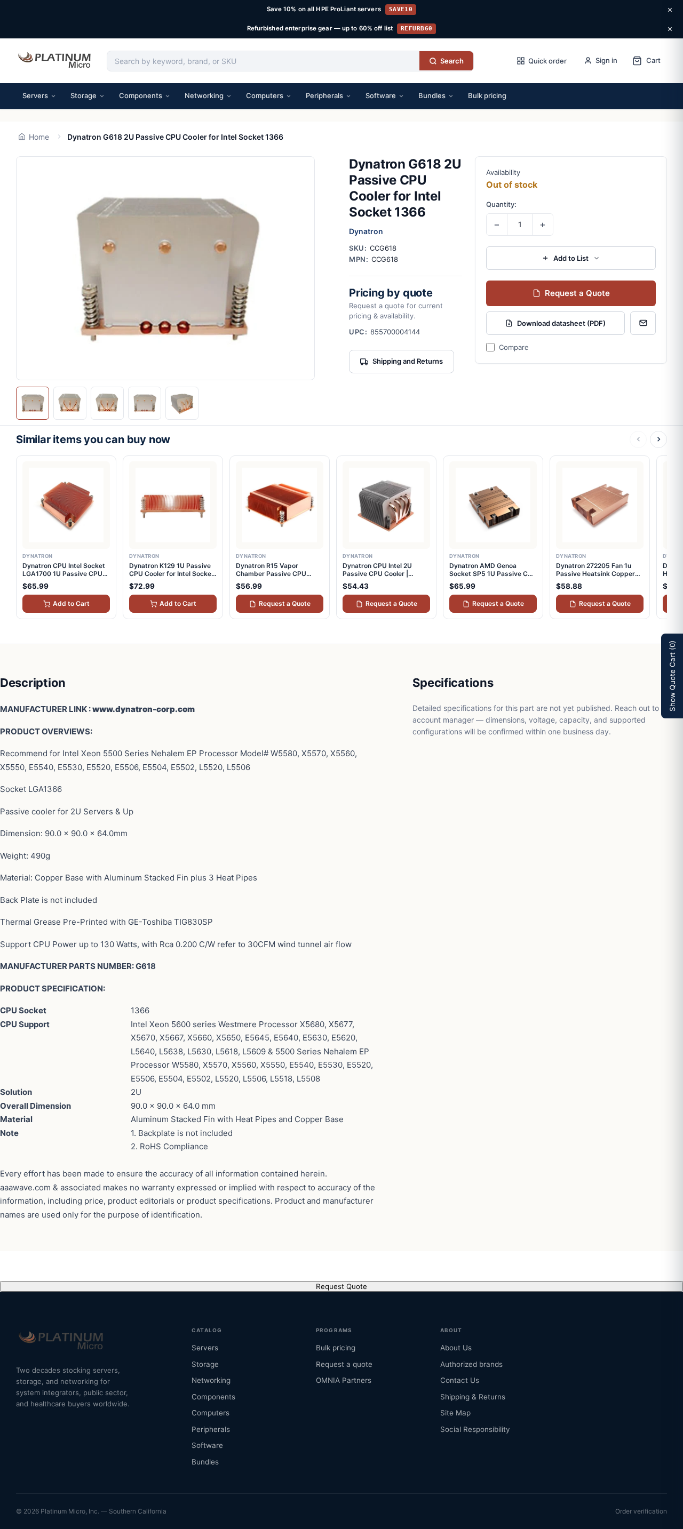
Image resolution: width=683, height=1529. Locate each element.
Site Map (455, 1412)
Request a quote (344, 1364)
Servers (35, 95)
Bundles (432, 95)
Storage (83, 95)
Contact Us (459, 1380)
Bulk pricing (487, 95)
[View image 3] (107, 403)
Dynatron (366, 231)
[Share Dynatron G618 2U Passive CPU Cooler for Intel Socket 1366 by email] (643, 323)
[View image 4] (144, 403)
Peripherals (324, 95)
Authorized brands (471, 1364)
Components (140, 95)
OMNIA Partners (343, 1380)
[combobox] (263, 61)
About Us (456, 1347)
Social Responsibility (475, 1429)
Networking (204, 95)
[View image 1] (32, 403)
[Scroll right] (658, 439)
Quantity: (501, 204)
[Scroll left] (638, 439)
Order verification (641, 1511)
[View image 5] (181, 403)
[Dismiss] (670, 10)
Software (381, 95)
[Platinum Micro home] (56, 61)
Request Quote (341, 1286)
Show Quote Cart (672, 676)
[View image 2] (69, 403)
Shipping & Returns (472, 1396)
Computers (264, 95)
